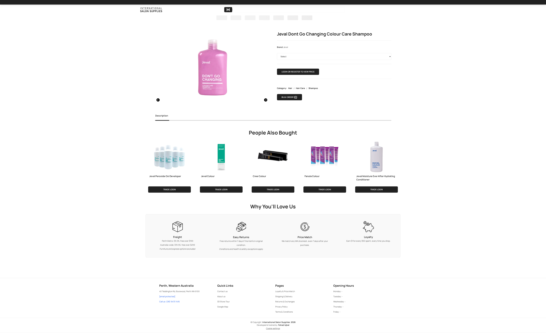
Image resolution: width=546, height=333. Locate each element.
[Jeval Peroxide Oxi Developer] (169, 156)
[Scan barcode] (228, 9)
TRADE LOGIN (169, 189)
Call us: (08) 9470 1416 (169, 301)
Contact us (222, 291)
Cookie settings (273, 328)
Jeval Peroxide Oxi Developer (165, 176)
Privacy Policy (281, 306)
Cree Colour (259, 176)
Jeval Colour (208, 176)
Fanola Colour (312, 176)
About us (221, 296)
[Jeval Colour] (221, 156)
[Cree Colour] (273, 156)
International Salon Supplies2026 (279, 322)
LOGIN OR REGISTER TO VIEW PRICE (298, 71)
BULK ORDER (287, 97)
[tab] (162, 116)
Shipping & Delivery (283, 296)
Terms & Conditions (284, 311)
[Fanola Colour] (324, 156)
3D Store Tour (223, 301)
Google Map (222, 306)
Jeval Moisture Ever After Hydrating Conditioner (375, 178)
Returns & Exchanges (285, 301)
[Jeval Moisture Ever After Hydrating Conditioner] (376, 156)
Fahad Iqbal (283, 325)
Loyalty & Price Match (285, 291)
